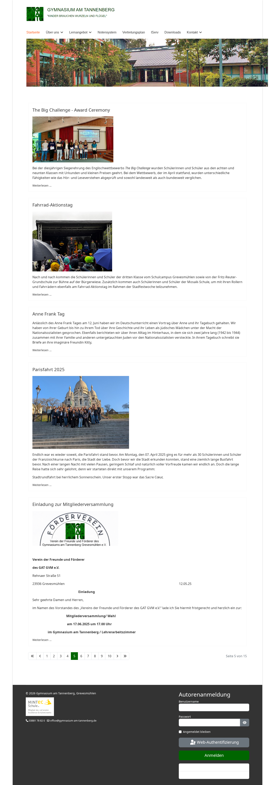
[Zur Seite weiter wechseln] (117, 656)
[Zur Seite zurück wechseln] (40, 656)
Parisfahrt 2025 (48, 369)
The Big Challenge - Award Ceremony (71, 110)
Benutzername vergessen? (200, 775)
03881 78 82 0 (37, 720)
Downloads (172, 32)
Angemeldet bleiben (197, 732)
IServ (154, 32)
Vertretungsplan (133, 32)
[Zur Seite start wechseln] (32, 656)
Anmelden (214, 755)
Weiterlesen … (42, 185)
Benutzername (189, 701)
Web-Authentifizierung (217, 742)
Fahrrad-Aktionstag (52, 205)
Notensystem (107, 32)
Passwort (185, 717)
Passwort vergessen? (196, 767)
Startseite (33, 32)
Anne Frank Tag (48, 314)
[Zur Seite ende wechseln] (125, 656)
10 (109, 656)
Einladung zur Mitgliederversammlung (73, 504)
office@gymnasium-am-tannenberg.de (73, 720)
